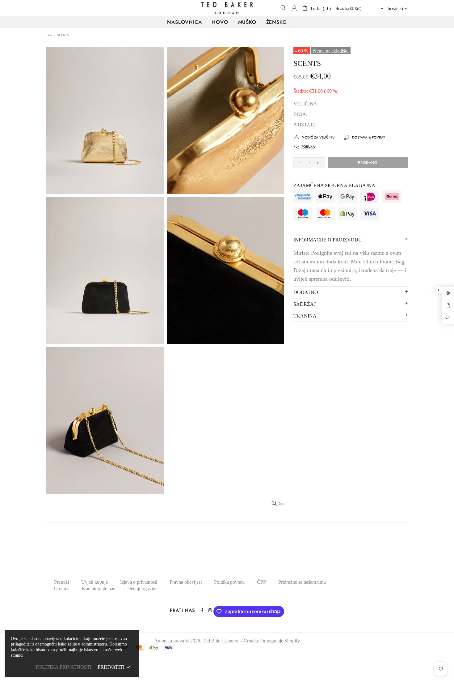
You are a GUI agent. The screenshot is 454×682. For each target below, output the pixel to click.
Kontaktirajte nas (98, 588)
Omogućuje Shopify (280, 640)
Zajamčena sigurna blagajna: (334, 185)
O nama (61, 588)
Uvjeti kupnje (94, 582)
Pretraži (61, 582)
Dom (49, 35)
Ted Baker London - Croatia (227, 8)
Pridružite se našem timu (302, 582)
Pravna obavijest (186, 582)
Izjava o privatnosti (138, 582)
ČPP (261, 582)
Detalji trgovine (142, 588)
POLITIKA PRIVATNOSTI (63, 667)
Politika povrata (229, 582)
